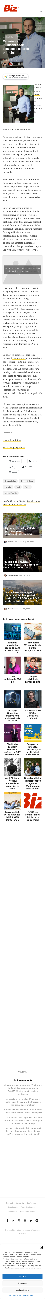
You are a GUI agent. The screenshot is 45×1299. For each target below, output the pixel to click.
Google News (33, 501)
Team (5, 64)
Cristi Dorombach (15, 542)
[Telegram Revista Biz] (37, 1221)
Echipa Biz (20, 1203)
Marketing (8, 37)
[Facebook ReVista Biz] (7, 1221)
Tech (18, 37)
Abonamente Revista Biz (14, 504)
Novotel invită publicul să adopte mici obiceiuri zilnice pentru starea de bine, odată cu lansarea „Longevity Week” (23, 1131)
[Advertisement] (22, 919)
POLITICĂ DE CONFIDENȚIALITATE (21, 1296)
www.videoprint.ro (12, 440)
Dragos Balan (10, 481)
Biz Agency (32, 1203)
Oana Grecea (13, 575)
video (27, 487)
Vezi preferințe (22, 1290)
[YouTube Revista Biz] (25, 1221)
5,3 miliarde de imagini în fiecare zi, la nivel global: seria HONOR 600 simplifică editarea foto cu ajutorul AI (22, 597)
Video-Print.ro (11, 493)
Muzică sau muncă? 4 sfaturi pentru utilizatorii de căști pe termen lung (22, 564)
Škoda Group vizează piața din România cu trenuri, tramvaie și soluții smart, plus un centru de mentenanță (23, 1120)
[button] (41, 1247)
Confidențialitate (28, 1207)
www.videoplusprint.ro (14, 447)
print (18, 487)
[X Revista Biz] (13, 1221)
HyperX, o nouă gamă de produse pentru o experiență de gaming (20, 531)
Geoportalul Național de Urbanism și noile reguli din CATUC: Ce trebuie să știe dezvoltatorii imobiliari (23, 1102)
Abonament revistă (27, 1211)
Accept (22, 1276)
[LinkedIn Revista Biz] (31, 1221)
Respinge (22, 1283)
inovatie (8, 487)
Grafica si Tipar (27, 481)
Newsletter (12, 1211)
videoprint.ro (18, 358)
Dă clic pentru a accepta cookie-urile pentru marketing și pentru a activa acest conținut (22, 269)
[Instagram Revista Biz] (19, 1221)
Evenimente (13, 1207)
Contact (9, 1203)
